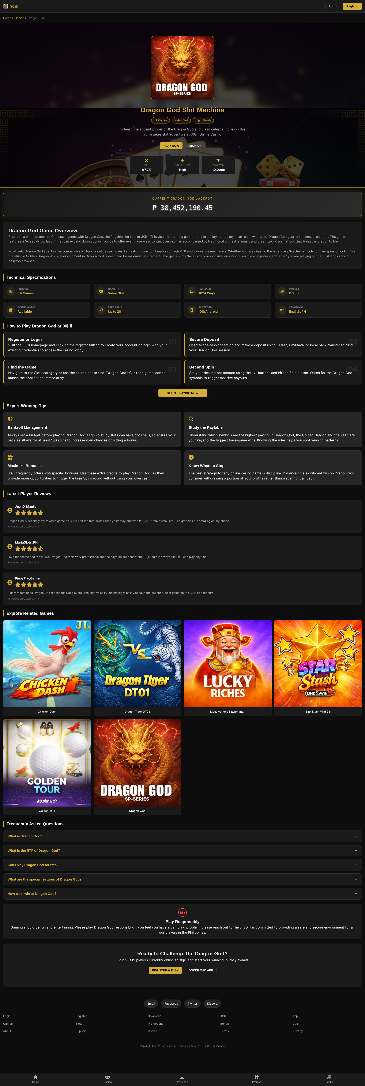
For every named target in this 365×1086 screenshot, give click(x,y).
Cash (296, 1023)
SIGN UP (195, 145)
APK (223, 1016)
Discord (212, 1003)
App (295, 1016)
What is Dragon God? (25, 836)
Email (151, 1003)
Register (352, 6)
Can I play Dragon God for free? (33, 865)
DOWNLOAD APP (201, 970)
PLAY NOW (171, 145)
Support (81, 1031)
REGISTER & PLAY (165, 970)
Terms (224, 1031)
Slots (79, 1023)
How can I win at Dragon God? (32, 894)
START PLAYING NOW (182, 393)
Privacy (298, 1031)
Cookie (152, 1031)
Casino (19, 18)
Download (154, 1016)
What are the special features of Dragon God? (45, 879)
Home (7, 18)
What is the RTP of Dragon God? (34, 850)
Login (333, 6)
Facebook (171, 1003)
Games (8, 1023)
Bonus (224, 1023)
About (7, 1031)
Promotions (155, 1023)
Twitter (192, 1003)
